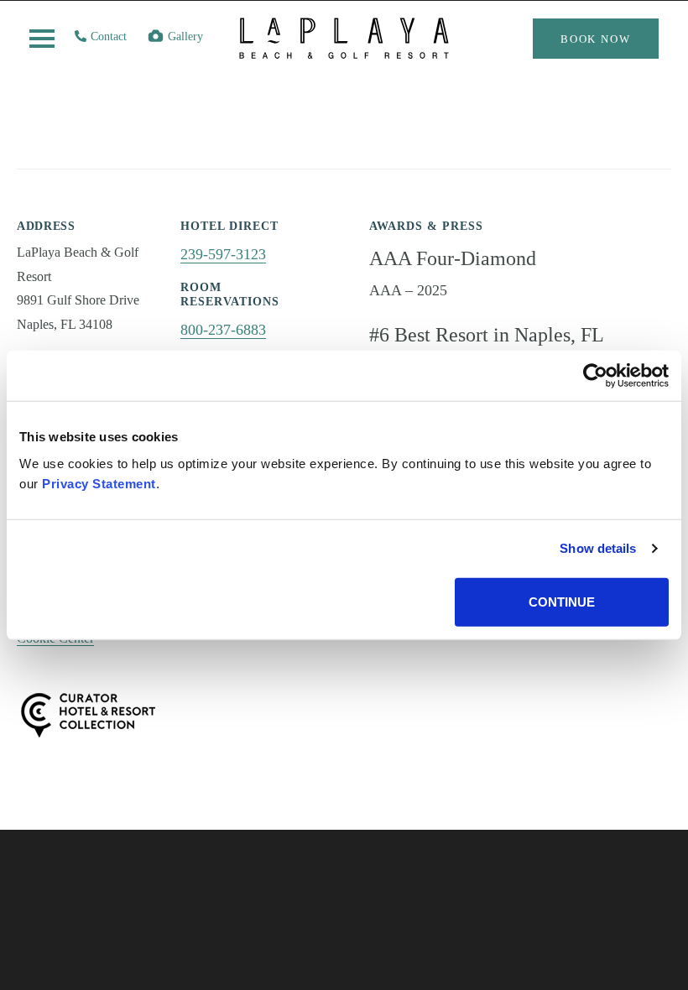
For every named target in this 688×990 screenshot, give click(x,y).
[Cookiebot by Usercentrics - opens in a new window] (595, 375)
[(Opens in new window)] (88, 713)
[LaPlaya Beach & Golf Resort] (344, 49)
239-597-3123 (223, 254)
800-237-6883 (223, 329)
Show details (598, 548)
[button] (42, 38)
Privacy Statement (99, 483)
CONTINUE (562, 601)
